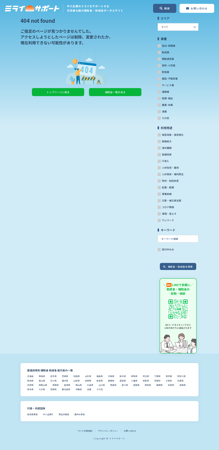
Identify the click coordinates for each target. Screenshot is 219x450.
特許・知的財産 (170, 180)
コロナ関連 (168, 207)
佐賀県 (171, 384)
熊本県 (30, 389)
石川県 (53, 380)
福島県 (100, 376)
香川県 (125, 384)
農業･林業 (167, 105)
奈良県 (30, 384)
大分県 (42, 389)
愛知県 (123, 380)
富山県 (42, 380)
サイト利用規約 (85, 430)
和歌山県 (43, 384)
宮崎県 (53, 389)
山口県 (102, 384)
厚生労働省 (64, 414)
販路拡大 (167, 141)
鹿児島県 (66, 389)
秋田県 (76, 376)
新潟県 (30, 380)
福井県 (65, 380)
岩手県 (53, 376)
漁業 (164, 111)
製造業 (165, 52)
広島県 (90, 384)
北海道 (30, 376)
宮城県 (65, 376)
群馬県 (134, 376)
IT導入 (165, 161)
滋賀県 (146, 380)
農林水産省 (79, 414)
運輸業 (165, 91)
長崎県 (182, 384)
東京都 (169, 376)
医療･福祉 (167, 98)
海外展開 (167, 148)
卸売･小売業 (168, 65)
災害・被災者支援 (171, 200)
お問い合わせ (130, 430)
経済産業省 (32, 414)
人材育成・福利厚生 (173, 174)
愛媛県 (136, 384)
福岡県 (159, 384)
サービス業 (168, 85)
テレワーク (168, 220)
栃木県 (123, 376)
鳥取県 (55, 384)
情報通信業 (168, 58)
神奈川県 (181, 376)
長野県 (88, 380)
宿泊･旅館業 (168, 45)
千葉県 (157, 376)
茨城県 (111, 376)
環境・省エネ (169, 213)
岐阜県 (100, 380)
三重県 (134, 380)
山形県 (88, 376)
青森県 (42, 376)
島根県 (67, 384)
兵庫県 (180, 380)
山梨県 (76, 380)
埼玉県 (146, 376)
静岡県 (111, 380)
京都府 (157, 380)
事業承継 (167, 194)
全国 (89, 389)
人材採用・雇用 (170, 167)
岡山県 (79, 384)
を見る (115, 92)
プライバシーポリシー (108, 430)
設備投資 (167, 154)
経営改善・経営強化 (173, 134)
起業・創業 (168, 187)
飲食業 (165, 72)
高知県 (148, 384)
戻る (58, 92)
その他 (165, 118)
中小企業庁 (48, 414)
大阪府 (169, 380)
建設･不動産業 (170, 78)
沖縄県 (79, 389)
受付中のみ (168, 249)
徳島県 (113, 384)
